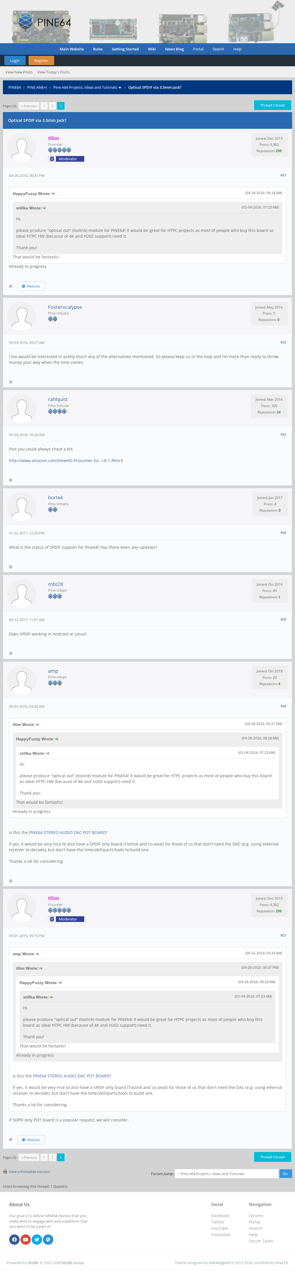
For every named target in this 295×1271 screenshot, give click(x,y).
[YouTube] (25, 1239)
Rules (98, 49)
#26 (283, 706)
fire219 (282, 1262)
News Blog (174, 49)
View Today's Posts (53, 72)
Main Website (72, 49)
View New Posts (19, 72)
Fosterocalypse (65, 307)
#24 (283, 532)
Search (218, 49)
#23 (283, 434)
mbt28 (55, 584)
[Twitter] (37, 1239)
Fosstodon (221, 1234)
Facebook (220, 1215)
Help (237, 49)
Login (15, 60)
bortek (55, 497)
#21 (283, 175)
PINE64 (14, 87)
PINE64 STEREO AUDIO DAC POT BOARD (67, 832)
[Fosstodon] (48, 1239)
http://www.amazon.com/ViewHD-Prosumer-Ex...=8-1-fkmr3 (66, 460)
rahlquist (58, 399)
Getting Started (125, 49)
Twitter (218, 1222)
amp (53, 670)
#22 (283, 342)
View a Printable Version (29, 1171)
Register (41, 60)
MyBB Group (73, 1262)
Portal (198, 49)
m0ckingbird (219, 1262)
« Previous (29, 106)
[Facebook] (14, 1239)
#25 (283, 619)
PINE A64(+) (37, 87)
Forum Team (261, 1241)
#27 (283, 935)
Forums (256, 1215)
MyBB (33, 1262)
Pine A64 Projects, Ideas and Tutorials (85, 87)
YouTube (219, 1228)
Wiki (152, 49)
